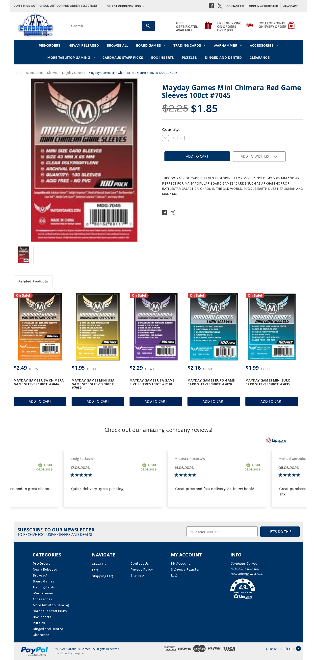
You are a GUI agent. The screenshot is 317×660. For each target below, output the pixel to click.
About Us (99, 564)
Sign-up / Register (185, 569)
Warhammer (225, 45)
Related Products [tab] (33, 281)
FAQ (95, 570)
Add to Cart (40, 401)
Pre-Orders (49, 45)
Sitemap (137, 575)
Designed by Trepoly (69, 653)
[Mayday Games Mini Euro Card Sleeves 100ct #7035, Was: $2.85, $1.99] (271, 327)
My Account (180, 563)
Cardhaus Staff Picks (123, 57)
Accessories (262, 45)
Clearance (260, 57)
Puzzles (189, 57)
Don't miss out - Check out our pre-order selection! (55, 5)
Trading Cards (187, 45)
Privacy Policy (142, 569)
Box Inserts (162, 57)
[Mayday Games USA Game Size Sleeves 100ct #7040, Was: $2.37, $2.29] (156, 327)
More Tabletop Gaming (68, 57)
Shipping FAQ (102, 576)
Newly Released (83, 45)
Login (175, 575)
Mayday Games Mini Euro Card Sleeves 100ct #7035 (268, 382)
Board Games (148, 45)
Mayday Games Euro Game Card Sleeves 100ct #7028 (211, 382)
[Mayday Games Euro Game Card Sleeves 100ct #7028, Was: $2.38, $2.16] (213, 327)
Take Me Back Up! (280, 648)
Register (271, 6)
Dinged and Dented (223, 57)
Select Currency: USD (124, 6)
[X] (220, 5)
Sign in (254, 6)
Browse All (117, 45)
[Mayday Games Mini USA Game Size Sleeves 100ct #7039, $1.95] (98, 327)
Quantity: (171, 129)
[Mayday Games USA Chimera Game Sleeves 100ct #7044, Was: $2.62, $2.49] (40, 327)
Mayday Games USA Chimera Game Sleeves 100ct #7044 (39, 382)
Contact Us (235, 6)
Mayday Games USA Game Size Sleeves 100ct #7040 (152, 382)
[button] (257, 590)
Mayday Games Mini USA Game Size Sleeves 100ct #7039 (93, 384)
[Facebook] (211, 5)
